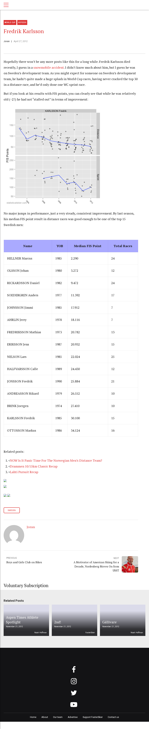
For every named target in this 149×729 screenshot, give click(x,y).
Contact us (113, 717)
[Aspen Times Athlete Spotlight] (25, 620)
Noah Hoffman (40, 633)
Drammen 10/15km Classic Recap (33, 466)
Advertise (73, 717)
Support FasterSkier (93, 717)
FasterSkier (90, 633)
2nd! (57, 622)
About (44, 717)
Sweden (12, 510)
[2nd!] (74, 620)
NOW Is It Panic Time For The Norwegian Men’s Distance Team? (56, 460)
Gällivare (109, 622)
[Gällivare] (122, 620)
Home (33, 717)
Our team (58, 717)
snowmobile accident (48, 67)
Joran (7, 41)
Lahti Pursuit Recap (24, 472)
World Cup (10, 22)
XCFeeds (22, 22)
